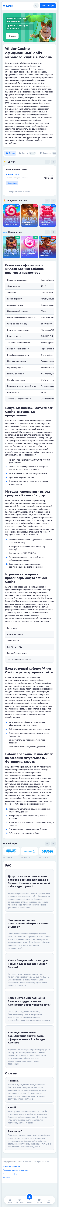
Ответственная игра (11, 1166)
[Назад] (47, 162)
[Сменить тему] (36, 5)
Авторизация (48, 6)
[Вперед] (53, 162)
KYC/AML (6, 1178)
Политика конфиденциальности (16, 1174)
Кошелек (12, 36)
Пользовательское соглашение (15, 1170)
